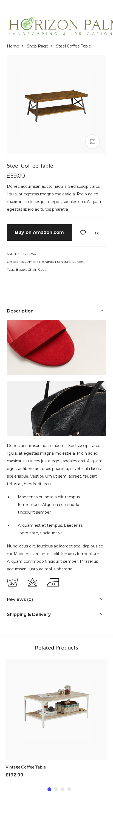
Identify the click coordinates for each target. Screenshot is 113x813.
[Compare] (97, 233)
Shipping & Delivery (29, 614)
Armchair (33, 262)
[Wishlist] (83, 233)
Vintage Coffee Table (25, 766)
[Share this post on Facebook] (10, 286)
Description (20, 311)
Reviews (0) (20, 599)
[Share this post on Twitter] (22, 286)
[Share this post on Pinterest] (35, 286)
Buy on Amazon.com (39, 232)
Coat (42, 269)
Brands (47, 262)
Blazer (21, 269)
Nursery (78, 262)
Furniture (62, 262)
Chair (32, 269)
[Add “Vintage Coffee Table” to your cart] (42, 720)
